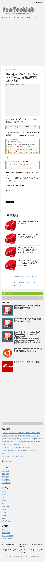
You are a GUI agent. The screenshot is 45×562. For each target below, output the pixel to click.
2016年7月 (6, 477)
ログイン (5, 530)
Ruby (11, 190)
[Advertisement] (22, 43)
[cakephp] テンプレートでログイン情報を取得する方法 (21, 433)
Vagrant (5, 515)
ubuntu (4, 512)
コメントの (7, 536)
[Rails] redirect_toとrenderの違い (27, 362)
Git (3, 497)
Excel (4, 494)
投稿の (6, 533)
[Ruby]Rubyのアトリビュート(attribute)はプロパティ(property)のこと (28, 263)
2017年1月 (6, 471)
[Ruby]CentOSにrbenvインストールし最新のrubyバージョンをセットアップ (28, 250)
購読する (8, 293)
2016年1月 (6, 480)
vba (3, 518)
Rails (4, 503)
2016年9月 (6, 474)
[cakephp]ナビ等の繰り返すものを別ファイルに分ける (21, 436)
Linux (4, 500)
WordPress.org (7, 539)
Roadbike (5, 506)
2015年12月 (6, 483)
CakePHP (5, 492)
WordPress (6, 521)
